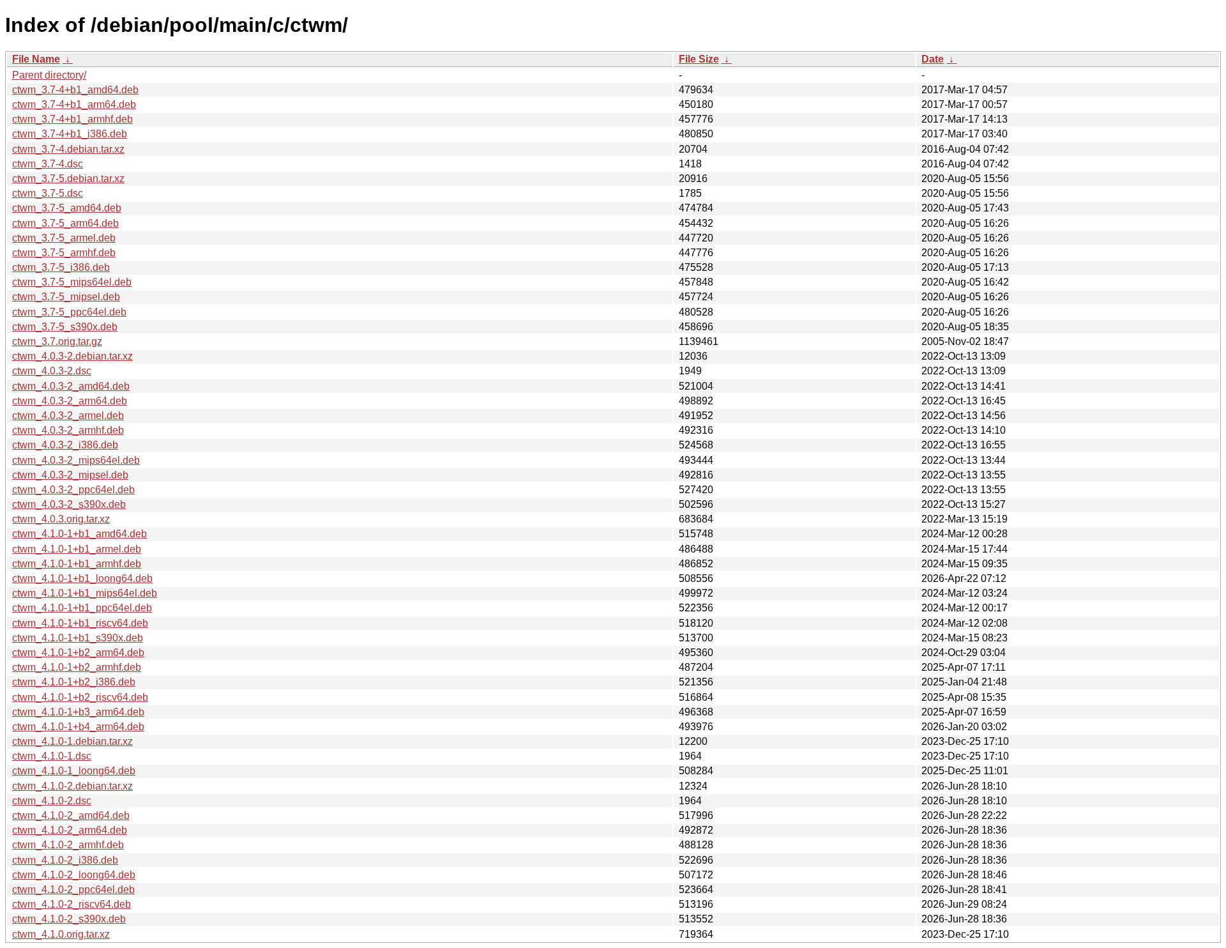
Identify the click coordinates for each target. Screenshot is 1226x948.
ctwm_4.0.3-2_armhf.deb (68, 430)
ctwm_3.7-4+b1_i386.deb (69, 133)
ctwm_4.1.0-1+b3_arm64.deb (78, 712)
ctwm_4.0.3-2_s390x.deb (69, 504)
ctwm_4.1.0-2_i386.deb (65, 860)
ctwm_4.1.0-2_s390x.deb (69, 919)
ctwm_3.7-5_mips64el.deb (72, 282)
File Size (699, 59)
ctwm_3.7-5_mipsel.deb (66, 296)
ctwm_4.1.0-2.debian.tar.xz (72, 786)
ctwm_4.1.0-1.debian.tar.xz (72, 741)
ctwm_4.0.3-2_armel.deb (68, 415)
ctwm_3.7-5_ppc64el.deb (69, 312)
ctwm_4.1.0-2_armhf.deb (68, 844)
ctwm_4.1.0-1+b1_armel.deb (76, 549)
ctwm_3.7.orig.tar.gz (57, 341)
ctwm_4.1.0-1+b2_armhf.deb (76, 667)
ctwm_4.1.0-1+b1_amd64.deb (79, 533)
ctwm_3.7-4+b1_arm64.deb (74, 104)
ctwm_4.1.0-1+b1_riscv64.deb (80, 623)
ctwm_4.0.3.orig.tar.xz (61, 519)
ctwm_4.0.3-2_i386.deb (65, 445)
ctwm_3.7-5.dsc (47, 193)
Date (932, 59)
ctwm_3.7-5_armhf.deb (64, 252)
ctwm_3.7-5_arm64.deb (65, 223)
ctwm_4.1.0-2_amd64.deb (71, 815)
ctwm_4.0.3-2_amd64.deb (71, 386)
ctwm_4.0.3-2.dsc (51, 370)
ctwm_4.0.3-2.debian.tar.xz (72, 356)
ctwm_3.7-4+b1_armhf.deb (72, 119)
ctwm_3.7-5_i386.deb (61, 267)
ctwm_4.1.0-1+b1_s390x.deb (77, 637)
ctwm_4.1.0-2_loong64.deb (73, 874)
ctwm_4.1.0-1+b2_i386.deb (73, 682)
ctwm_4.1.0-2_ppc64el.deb (73, 889)
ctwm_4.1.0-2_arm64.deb (69, 830)
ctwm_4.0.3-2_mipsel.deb (70, 475)
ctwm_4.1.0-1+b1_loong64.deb (82, 578)
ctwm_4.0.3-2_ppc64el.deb (73, 489)
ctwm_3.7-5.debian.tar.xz (68, 178)
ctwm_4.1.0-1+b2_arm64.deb (78, 652)
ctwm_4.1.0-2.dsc (51, 800)
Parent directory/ (49, 75)
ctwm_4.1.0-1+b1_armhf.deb (76, 563)
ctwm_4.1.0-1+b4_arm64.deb (78, 726)
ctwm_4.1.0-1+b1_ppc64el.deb (82, 607)
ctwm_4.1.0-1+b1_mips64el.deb (84, 593)
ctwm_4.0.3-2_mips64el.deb (76, 460)
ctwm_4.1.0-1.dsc (51, 756)
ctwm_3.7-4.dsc (47, 163)
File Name (36, 59)
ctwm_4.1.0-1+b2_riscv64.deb (80, 697)
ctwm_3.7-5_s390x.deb (64, 326)
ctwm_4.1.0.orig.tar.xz (61, 934)
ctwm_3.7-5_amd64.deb (66, 208)
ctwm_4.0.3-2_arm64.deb (69, 400)
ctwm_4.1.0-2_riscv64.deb (71, 904)
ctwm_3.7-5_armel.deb (64, 238)
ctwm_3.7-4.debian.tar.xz (68, 149)
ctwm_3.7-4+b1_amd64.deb (75, 89)
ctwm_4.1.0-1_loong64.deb (73, 770)
